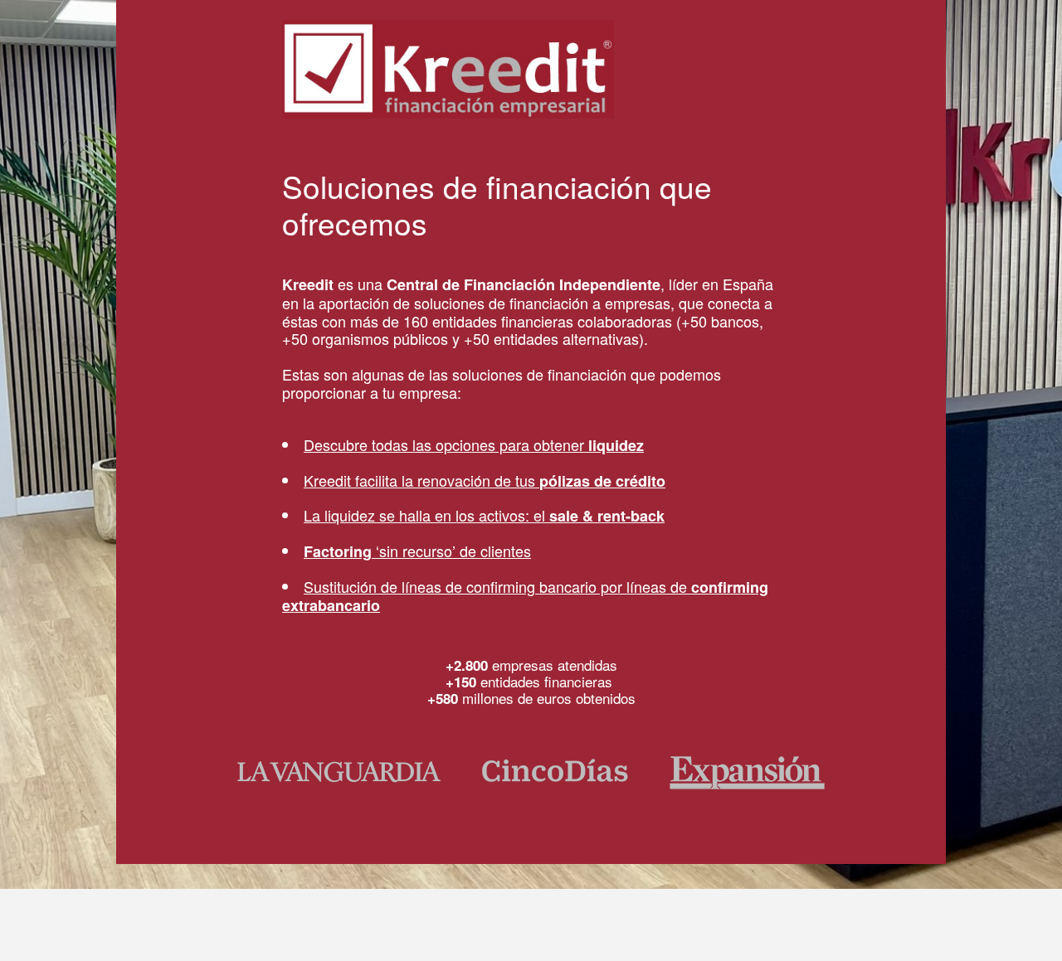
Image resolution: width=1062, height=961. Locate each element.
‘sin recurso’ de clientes (417, 550)
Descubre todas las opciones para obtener (474, 444)
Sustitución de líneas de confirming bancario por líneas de (525, 595)
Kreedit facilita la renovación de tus (484, 480)
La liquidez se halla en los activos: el (484, 515)
